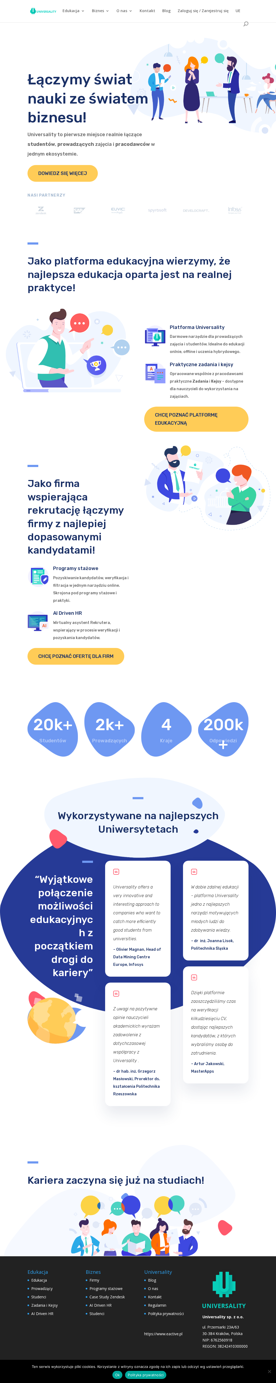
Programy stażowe (106, 1288)
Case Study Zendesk (107, 1296)
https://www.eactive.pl (163, 1333)
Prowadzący (42, 1288)
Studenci (38, 1296)
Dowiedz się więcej (62, 173)
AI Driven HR (42, 1313)
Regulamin (157, 1305)
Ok (117, 1375)
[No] (269, 1371)
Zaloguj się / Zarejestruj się (203, 11)
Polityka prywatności (166, 1313)
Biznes (98, 11)
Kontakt (147, 11)
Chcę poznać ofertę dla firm (75, 656)
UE (238, 11)
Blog (166, 11)
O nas (121, 11)
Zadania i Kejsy (44, 1305)
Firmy (94, 1280)
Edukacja (71, 11)
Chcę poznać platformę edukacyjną (186, 419)
